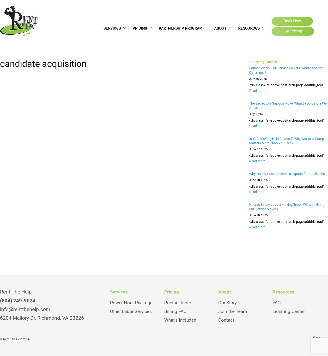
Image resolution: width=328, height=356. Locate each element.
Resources (249, 28)
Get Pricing (293, 31)
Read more (257, 91)
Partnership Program (180, 28)
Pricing (140, 28)
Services (112, 28)
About (220, 28)
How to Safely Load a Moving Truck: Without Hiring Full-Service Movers (286, 207)
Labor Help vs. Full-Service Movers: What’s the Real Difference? (286, 70)
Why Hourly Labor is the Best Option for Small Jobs (287, 174)
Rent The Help (12, 339)
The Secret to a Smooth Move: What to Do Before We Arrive (288, 105)
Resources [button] (283, 292)
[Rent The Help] (19, 32)
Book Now (292, 21)
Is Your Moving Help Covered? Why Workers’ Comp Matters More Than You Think (286, 141)
